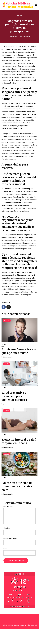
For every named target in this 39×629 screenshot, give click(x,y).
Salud (19, 16)
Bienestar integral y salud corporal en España (19, 441)
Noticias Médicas (7, 625)
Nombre (7, 528)
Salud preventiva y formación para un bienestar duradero (14, 396)
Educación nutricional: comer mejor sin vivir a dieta (17, 486)
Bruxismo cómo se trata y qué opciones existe (19, 351)
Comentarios (8, 506)
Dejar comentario (24, 36)
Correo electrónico (11, 538)
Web (5, 549)
